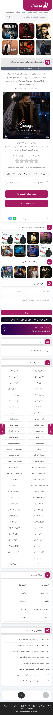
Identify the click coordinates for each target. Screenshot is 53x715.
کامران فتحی (39, 534)
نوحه (24, 617)
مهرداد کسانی (39, 552)
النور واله (39, 383)
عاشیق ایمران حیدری (14, 461)
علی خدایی (39, 503)
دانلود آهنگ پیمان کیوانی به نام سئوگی (27, 62)
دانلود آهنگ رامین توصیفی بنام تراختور (34, 669)
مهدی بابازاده (14, 546)
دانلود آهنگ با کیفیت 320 (26, 203)
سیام (39, 449)
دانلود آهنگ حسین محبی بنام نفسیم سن (33, 675)
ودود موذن (14, 558)
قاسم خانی (39, 527)
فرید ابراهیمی (14, 515)
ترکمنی (23, 593)
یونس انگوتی (14, 564)
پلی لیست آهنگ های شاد (39, 351)
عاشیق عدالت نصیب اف (39, 485)
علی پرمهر (14, 497)
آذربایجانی (45, 585)
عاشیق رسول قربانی (39, 479)
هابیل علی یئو (39, 558)
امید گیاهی (39, 389)
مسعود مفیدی (13, 540)
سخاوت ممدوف (14, 443)
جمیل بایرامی (39, 425)
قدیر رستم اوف (14, 527)
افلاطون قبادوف (14, 377)
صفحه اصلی (43, 12)
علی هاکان (14, 503)
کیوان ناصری (39, 540)
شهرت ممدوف (14, 455)
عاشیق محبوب (39, 491)
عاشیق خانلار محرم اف (14, 473)
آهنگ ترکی (22, 585)
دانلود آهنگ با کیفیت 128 (26, 194)
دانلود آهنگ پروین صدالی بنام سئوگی (35, 681)
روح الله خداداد (13, 431)
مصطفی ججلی (39, 546)
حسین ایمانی (14, 425)
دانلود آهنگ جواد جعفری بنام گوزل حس (33, 645)
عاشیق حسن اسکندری (39, 473)
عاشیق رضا (14, 479)
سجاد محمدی (39, 443)
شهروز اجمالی (39, 461)
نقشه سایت (32, 12)
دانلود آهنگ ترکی (39, 74)
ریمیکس (22, 601)
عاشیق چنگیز (14, 467)
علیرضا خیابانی (39, 509)
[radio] (36, 161)
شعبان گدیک (39, 455)
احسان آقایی (14, 370)
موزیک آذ (42, 174)
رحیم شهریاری (39, 431)
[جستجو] (8, 17)
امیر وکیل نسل (14, 389)
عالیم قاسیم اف (39, 497)
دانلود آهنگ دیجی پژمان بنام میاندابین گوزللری (31, 651)
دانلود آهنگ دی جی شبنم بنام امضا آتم (34, 639)
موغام (47, 617)
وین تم (19, 711)
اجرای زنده (45, 593)
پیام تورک (39, 407)
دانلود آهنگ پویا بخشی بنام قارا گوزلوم (34, 657)
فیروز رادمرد (39, 521)
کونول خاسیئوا (13, 534)
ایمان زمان (39, 401)
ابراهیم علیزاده (39, 370)
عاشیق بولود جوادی (39, 467)
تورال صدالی (39, 419)
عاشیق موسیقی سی (14, 491)
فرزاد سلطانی (39, 515)
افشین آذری (39, 377)
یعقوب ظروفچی (39, 564)
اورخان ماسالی (39, 395)
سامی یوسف (14, 437)
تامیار (14, 413)
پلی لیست (10, 12)
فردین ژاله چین (14, 509)
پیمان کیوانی (39, 413)
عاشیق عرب (14, 485)
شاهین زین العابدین (14, 449)
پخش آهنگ (21, 12)
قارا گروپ (13, 521)
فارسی (23, 609)
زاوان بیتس (39, 437)
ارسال (26, 312)
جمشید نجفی (14, 419)
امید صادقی (14, 383)
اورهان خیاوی (14, 395)
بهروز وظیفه (14, 401)
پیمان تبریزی (14, 407)
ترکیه (47, 601)
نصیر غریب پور (14, 552)
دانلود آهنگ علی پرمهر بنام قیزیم (36, 663)
